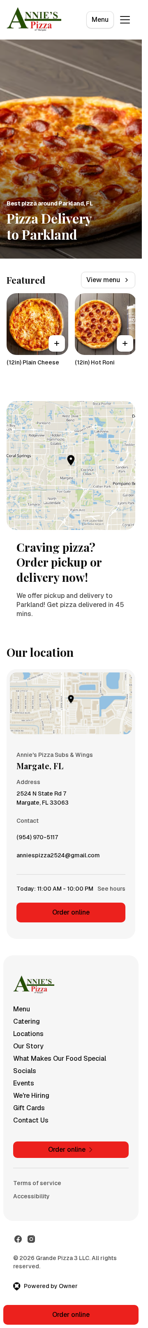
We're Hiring (31, 1095)
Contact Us (31, 1120)
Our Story (28, 1046)
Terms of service (37, 1183)
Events (23, 1083)
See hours (111, 888)
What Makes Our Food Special (59, 1058)
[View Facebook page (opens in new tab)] (18, 1239)
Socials (24, 1071)
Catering (26, 1021)
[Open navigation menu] (125, 20)
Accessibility (31, 1196)
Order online (71, 912)
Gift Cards (29, 1108)
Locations (28, 1033)
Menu (100, 19)
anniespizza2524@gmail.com (58, 857)
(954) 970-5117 (37, 839)
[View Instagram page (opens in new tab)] (31, 1239)
